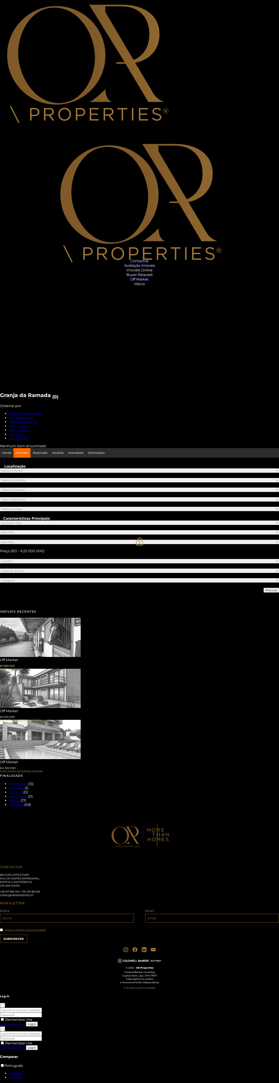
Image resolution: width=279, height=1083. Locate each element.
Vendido (58, 452)
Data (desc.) (19, 438)
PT (125, 987)
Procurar (271, 590)
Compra (18, 792)
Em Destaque (21, 418)
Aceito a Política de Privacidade (25, 930)
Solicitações (96, 452)
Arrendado (75, 452)
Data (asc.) (17, 434)
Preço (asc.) (18, 426)
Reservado (40, 452)
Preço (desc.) (20, 430)
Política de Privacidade (142, 987)
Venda (6, 452)
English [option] (15, 1073)
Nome (4, 911)
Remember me (18, 1020)
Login (32, 1024)
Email (149, 911)
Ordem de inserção (25, 413)
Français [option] (16, 1077)
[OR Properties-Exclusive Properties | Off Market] (86, 132)
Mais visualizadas (23, 422)
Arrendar (22, 452)
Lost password (12, 1024)
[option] (144, 1073)
